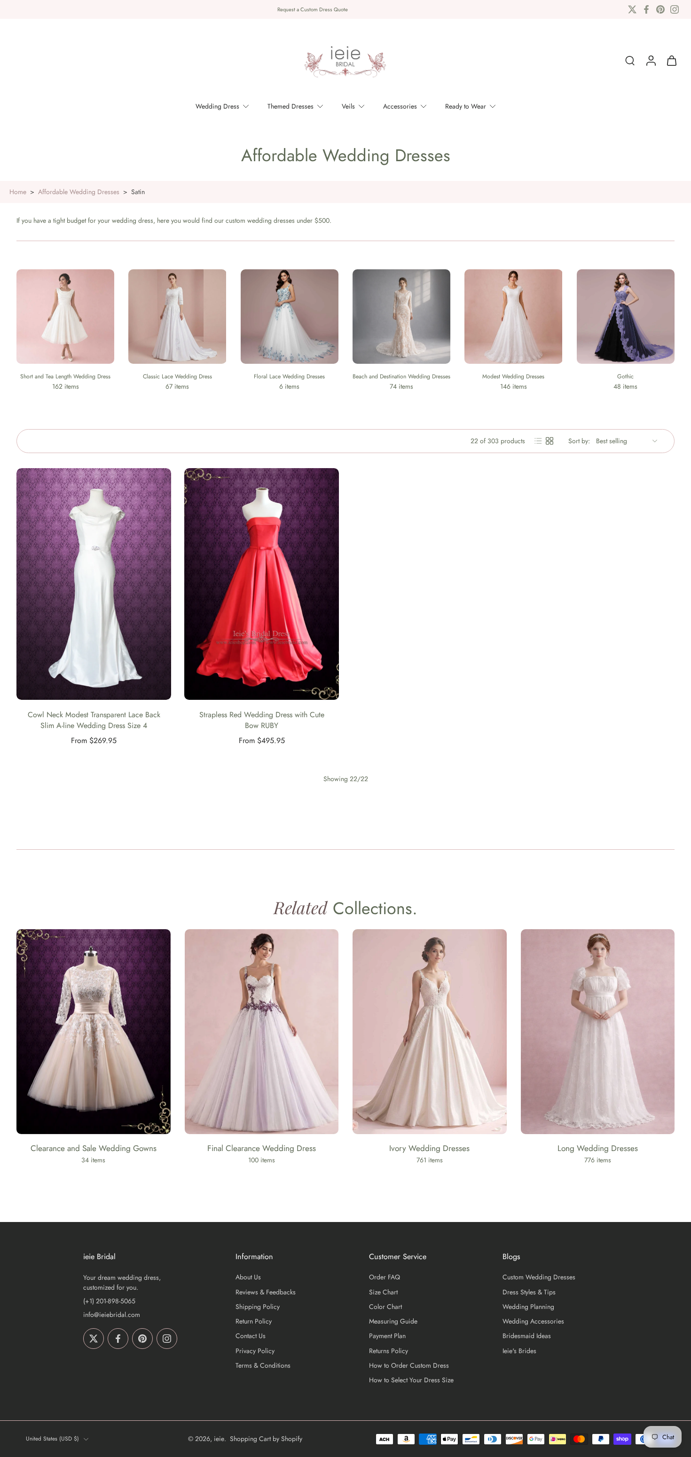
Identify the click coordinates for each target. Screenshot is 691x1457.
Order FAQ (384, 1277)
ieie (219, 1438)
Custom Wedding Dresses (539, 1277)
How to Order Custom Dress (409, 1365)
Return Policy (254, 1321)
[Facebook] (646, 9)
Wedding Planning (528, 1306)
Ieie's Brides (519, 1351)
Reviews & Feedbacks (266, 1292)
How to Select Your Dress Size (411, 1380)
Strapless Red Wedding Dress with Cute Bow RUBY (261, 720)
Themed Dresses (290, 106)
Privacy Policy (255, 1351)
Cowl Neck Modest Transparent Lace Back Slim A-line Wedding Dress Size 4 (94, 720)
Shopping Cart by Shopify (266, 1438)
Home (17, 191)
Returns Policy (388, 1351)
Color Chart (385, 1306)
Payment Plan (387, 1336)
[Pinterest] (660, 9)
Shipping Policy (258, 1306)
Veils (348, 106)
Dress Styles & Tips (529, 1292)
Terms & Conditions (263, 1365)
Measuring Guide (393, 1321)
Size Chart (383, 1292)
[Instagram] (674, 9)
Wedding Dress (217, 106)
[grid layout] (549, 441)
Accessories (400, 106)
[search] (630, 60)
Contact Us (251, 1336)
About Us (248, 1277)
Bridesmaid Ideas (527, 1336)
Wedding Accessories (533, 1321)
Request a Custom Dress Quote (312, 9)
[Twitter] (632, 9)
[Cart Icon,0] (671, 60)
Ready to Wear (465, 106)
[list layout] (538, 441)
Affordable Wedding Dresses (78, 191)
